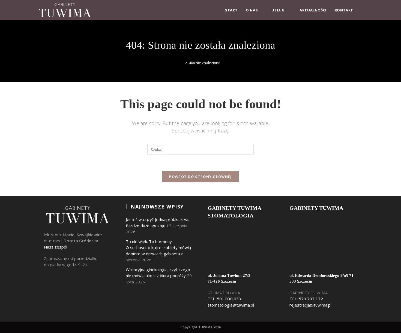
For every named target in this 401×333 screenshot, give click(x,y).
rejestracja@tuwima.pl (310, 305)
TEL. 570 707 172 (306, 298)
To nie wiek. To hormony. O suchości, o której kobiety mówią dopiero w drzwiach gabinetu (158, 247)
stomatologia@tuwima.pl (231, 305)
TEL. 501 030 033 (224, 298)
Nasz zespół (55, 247)
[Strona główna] (182, 62)
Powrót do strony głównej (200, 176)
